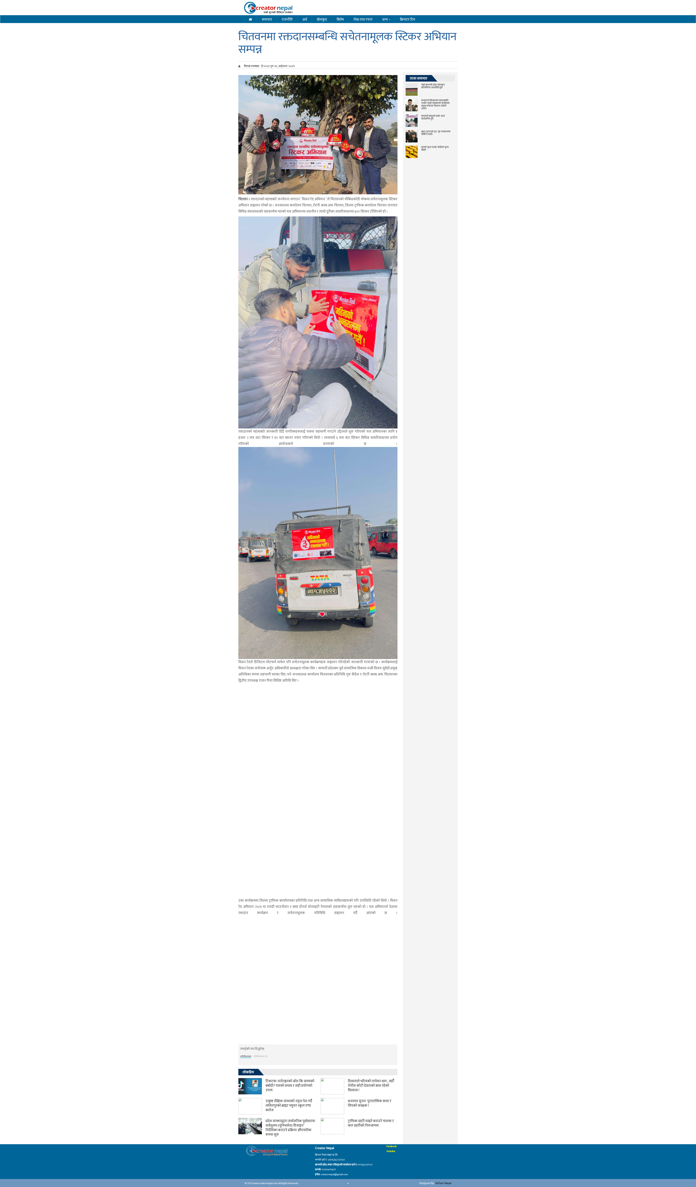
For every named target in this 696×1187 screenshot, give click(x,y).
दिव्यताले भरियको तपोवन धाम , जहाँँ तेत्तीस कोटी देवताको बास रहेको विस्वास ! (371, 1085)
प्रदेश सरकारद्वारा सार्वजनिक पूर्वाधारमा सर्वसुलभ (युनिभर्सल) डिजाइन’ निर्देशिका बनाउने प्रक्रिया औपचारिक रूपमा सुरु (290, 1128)
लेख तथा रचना (362, 19)
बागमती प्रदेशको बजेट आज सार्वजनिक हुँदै (433, 117)
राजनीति (287, 19)
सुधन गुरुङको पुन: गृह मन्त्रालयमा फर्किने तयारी (435, 132)
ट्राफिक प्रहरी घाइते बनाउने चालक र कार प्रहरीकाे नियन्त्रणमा (371, 1123)
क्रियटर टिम (407, 19)
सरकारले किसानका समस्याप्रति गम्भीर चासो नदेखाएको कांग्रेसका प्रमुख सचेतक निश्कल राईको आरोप (435, 104)
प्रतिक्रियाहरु (245, 1056)
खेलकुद (322, 19)
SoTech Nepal (443, 1183)
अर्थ (304, 19)
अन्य (385, 19)
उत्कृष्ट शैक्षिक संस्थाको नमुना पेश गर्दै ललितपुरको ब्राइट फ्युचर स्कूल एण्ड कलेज (289, 1105)
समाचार (267, 19)
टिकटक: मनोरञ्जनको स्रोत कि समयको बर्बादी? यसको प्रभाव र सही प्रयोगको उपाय (290, 1085)
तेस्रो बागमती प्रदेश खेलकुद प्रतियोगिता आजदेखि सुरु (433, 86)
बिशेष (340, 19)
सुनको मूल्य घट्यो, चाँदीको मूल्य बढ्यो (435, 148)
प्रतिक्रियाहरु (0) (260, 1056)
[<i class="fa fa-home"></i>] (250, 19)
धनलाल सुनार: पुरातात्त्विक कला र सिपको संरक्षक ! (369, 1103)
